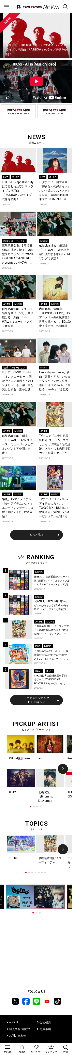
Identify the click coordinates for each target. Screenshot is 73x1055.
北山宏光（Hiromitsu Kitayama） (46, 796)
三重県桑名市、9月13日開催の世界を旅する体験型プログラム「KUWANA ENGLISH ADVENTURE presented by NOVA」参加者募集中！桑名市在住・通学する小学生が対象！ (18, 254)
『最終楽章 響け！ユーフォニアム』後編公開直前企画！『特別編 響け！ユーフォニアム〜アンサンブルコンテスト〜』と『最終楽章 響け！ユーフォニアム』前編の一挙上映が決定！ (51, 630)
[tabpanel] (36, 769)
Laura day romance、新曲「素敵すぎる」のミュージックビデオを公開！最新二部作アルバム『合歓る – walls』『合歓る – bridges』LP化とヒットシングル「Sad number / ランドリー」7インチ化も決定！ (55, 381)
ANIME (7, 304)
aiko (41, 758)
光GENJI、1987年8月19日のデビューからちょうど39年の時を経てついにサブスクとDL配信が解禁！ (51, 606)
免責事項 (45, 1029)
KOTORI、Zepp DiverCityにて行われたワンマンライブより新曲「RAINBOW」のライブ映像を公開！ (17, 190)
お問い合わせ (17, 1035)
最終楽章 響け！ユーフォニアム (50, 860)
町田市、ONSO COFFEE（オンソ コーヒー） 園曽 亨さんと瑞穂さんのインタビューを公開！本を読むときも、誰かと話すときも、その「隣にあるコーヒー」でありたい (18, 381)
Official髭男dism (19, 758)
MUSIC (15, 177)
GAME (38, 671)
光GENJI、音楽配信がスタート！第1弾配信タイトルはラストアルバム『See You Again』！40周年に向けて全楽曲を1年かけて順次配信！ (52, 581)
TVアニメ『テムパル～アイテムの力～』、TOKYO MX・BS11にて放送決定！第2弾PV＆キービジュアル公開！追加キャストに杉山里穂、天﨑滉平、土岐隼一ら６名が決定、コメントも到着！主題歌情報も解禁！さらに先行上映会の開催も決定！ (54, 508)
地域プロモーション (14, 240)
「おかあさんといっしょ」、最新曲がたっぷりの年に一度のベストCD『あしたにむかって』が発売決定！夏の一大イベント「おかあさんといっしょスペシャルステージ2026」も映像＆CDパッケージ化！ (52, 655)
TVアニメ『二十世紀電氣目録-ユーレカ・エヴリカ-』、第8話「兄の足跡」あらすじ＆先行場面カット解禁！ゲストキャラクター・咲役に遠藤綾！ (54, 444)
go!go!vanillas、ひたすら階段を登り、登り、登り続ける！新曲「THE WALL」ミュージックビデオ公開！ (17, 317)
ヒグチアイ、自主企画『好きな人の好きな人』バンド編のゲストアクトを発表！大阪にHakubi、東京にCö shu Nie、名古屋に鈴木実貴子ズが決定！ (55, 190)
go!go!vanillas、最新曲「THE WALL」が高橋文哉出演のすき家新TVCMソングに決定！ (54, 252)
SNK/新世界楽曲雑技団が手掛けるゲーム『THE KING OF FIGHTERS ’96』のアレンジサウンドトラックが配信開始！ (51, 680)
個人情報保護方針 (20, 1029)
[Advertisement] (36, 947)
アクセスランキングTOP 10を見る (36, 700)
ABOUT (13, 1022)
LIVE (5, 177)
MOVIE (50, 621)
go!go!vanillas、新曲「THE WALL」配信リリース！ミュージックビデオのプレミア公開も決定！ (17, 444)
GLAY (12, 792)
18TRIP (13, 858)
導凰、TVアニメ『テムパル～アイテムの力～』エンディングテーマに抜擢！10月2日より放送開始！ (17, 508)
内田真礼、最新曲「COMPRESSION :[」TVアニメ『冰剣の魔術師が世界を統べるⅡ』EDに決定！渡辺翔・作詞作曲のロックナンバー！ (55, 317)
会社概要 (45, 1022)
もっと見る (36, 534)
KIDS (37, 646)
